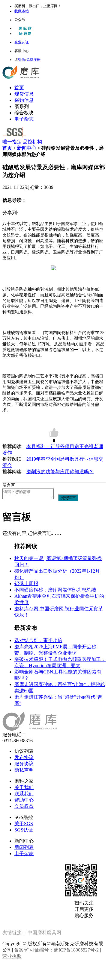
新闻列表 (24, 847)
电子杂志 (24, 119)
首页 (19, 87)
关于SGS (23, 823)
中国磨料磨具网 (44, 932)
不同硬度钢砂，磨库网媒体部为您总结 (55, 589)
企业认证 (21, 42)
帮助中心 (24, 799)
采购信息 (24, 100)
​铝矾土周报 (26, 583)
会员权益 (24, 806)
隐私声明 (24, 770)
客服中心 (21, 51)
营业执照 (12, 956)
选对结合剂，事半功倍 (38, 640)
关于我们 (24, 787)
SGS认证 (23, 829)
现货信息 (24, 93)
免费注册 (33, 59)
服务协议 (24, 763)
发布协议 (24, 757)
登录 (21, 59)
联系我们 (24, 793)
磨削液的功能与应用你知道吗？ (60, 471)
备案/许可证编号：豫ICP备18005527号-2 (56, 949)
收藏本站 (21, 11)
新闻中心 (26, 148)
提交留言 (68, 497)
